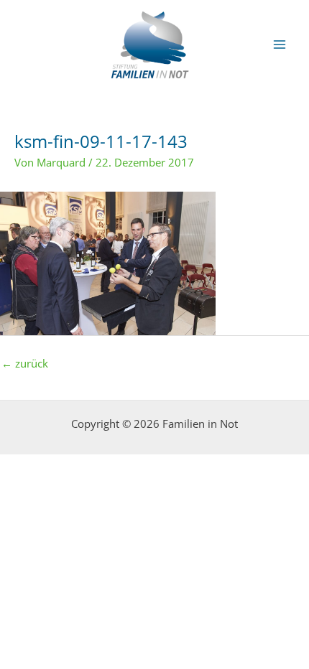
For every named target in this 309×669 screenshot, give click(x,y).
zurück (24, 363)
